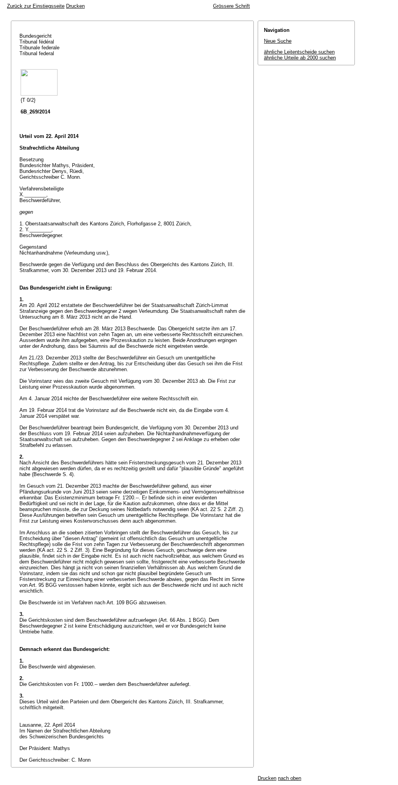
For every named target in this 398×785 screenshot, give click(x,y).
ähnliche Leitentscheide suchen (299, 52)
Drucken (75, 6)
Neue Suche (278, 41)
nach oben (289, 778)
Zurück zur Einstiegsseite (36, 6)
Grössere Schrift (231, 6)
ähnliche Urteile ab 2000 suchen (300, 58)
